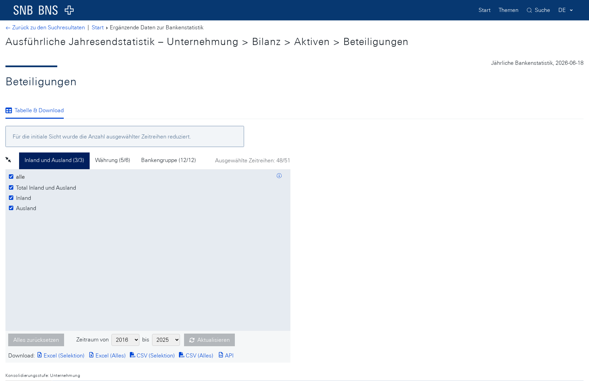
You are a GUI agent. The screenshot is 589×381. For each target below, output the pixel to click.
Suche (542, 10)
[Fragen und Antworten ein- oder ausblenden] (279, 176)
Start (484, 10)
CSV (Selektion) (155, 355)
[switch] (21, 177)
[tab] (37, 111)
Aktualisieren (213, 340)
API (228, 355)
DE (562, 10)
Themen (508, 10)
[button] (12, 160)
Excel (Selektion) (63, 355)
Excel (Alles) (110, 355)
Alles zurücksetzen (36, 340)
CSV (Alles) (198, 355)
